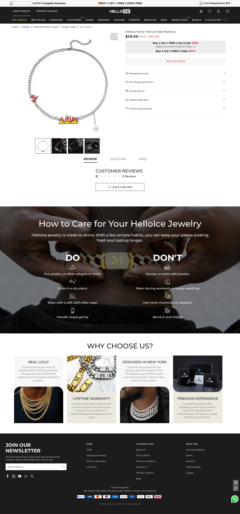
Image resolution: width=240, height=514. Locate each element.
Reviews (190, 461)
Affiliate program (145, 472)
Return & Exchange (96, 461)
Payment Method (195, 449)
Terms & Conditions (146, 461)
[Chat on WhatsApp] (234, 499)
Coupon (190, 472)
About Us (141, 449)
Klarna (189, 455)
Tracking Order (193, 467)
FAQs (89, 449)
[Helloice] (120, 11)
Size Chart (91, 467)
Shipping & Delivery (96, 455)
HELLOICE (117, 504)
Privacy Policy (143, 455)
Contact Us (141, 467)
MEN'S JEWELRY (21, 11)
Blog (138, 478)
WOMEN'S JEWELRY (47, 11)
